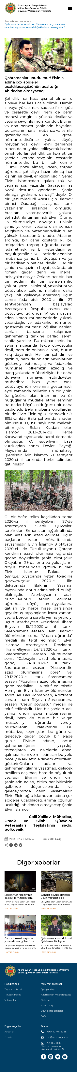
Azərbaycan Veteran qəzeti (56, 994)
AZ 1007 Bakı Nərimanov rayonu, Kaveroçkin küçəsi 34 (52, 1046)
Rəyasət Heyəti (13, 994)
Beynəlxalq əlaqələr (52, 1010)
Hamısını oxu (12, 908)
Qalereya (46, 999)
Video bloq (47, 1005)
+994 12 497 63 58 (56, 1031)
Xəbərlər (25, 21)
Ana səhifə (11, 21)
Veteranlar (10, 999)
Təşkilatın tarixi (13, 989)
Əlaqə (8, 1036)
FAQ (43, 1016)
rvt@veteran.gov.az (57, 1037)
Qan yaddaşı (48, 989)
